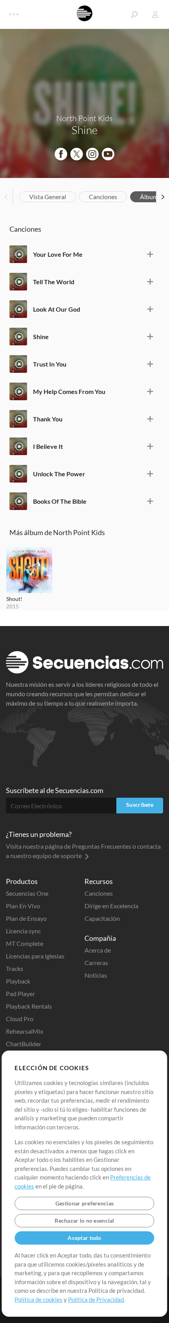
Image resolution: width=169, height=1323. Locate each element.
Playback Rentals (29, 1006)
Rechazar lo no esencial (84, 1220)
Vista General (47, 196)
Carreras (96, 962)
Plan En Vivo (23, 905)
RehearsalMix (24, 1031)
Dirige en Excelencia (111, 905)
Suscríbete (139, 804)
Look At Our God (56, 309)
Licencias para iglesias (35, 956)
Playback (18, 981)
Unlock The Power (59, 473)
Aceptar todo (84, 1237)
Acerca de (97, 950)
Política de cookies (38, 1299)
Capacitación (102, 918)
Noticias (95, 975)
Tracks (14, 968)
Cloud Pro (19, 1018)
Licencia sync (23, 931)
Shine (41, 336)
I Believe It (48, 446)
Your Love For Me (58, 254)
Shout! (14, 598)
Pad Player (20, 993)
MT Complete (24, 943)
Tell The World (53, 281)
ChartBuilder (23, 1043)
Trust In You (49, 364)
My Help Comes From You (69, 391)
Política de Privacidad (96, 1299)
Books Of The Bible (59, 501)
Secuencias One (27, 893)
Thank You (47, 419)
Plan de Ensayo (26, 918)
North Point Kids (84, 118)
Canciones (103, 196)
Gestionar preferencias (84, 1203)
